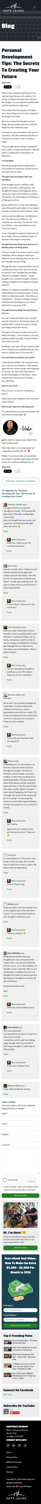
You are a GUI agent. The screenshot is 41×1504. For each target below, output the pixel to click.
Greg (10, 855)
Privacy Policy (12, 1457)
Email (5, 1124)
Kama (10, 566)
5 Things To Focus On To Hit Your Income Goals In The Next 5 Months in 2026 (23, 1366)
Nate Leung (16, 540)
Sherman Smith (14, 695)
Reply (6, 531)
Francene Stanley (15, 505)
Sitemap (9, 1472)
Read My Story (20, 1248)
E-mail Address (10, 1315)
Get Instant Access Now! (20, 1325)
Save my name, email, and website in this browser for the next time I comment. (21, 1188)
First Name (8, 1306)
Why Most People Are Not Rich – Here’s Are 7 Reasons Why (23, 1357)
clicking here (25, 462)
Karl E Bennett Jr (15, 627)
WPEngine (27, 1487)
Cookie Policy (11, 1467)
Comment (6, 1145)
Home (8, 1452)
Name (5, 1114)
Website (5, 1135)
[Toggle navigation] (34, 7)
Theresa (11, 761)
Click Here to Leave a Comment (20, 481)
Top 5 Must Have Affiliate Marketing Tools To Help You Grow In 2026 (24, 1376)
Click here (11, 448)
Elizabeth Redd (14, 1086)
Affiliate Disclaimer (14, 1462)
